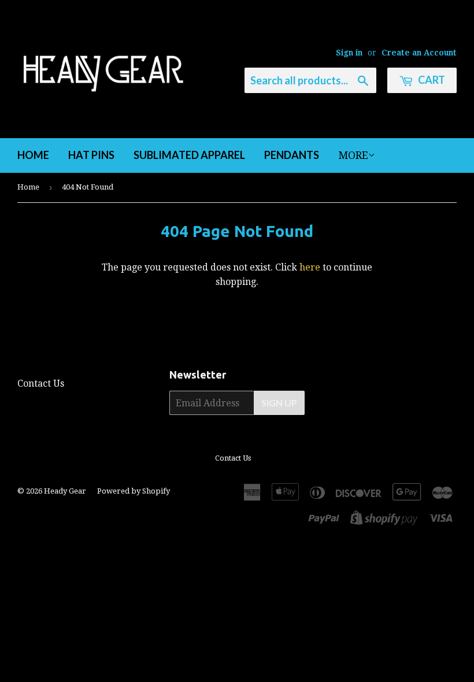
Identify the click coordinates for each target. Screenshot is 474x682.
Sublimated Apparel (189, 155)
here (309, 267)
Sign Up (279, 402)
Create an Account (419, 52)
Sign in (349, 52)
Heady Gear (65, 491)
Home (33, 155)
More (353, 155)
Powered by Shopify (133, 491)
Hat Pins (91, 155)
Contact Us (40, 383)
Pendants (291, 155)
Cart (430, 79)
